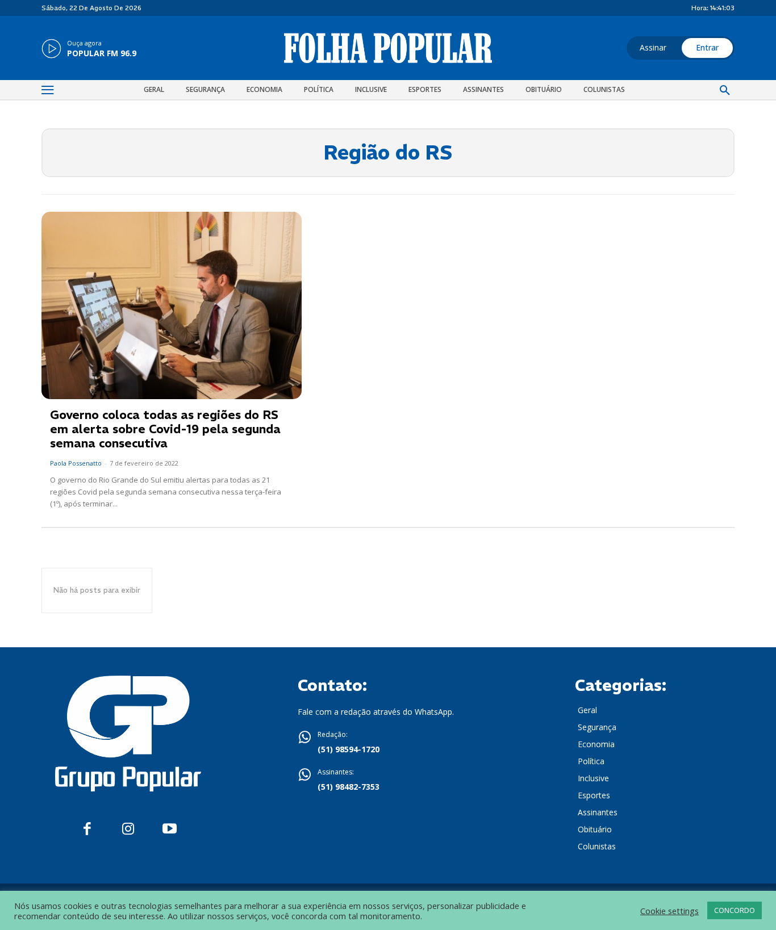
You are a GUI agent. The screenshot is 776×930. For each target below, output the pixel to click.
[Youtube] (169, 829)
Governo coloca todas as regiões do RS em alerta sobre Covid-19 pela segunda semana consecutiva (165, 429)
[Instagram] (128, 829)
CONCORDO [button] (734, 910)
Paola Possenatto (76, 463)
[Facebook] (87, 829)
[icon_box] (88, 49)
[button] (725, 90)
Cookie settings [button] (669, 911)
